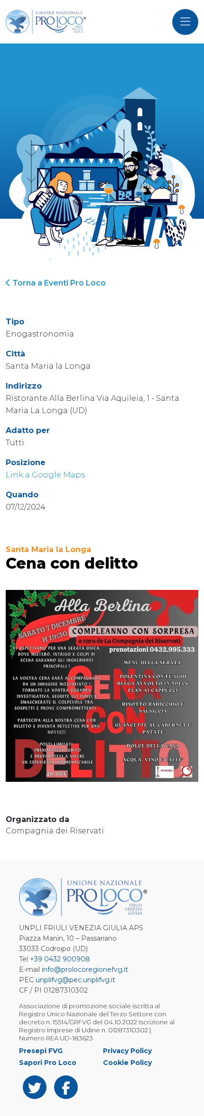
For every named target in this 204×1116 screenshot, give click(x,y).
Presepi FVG (41, 1051)
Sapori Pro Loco (47, 1062)
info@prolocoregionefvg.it (85, 969)
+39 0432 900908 (60, 959)
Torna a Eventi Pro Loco (58, 282)
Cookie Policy (127, 1062)
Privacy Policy (127, 1051)
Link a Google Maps (45, 474)
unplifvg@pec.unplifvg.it (75, 980)
